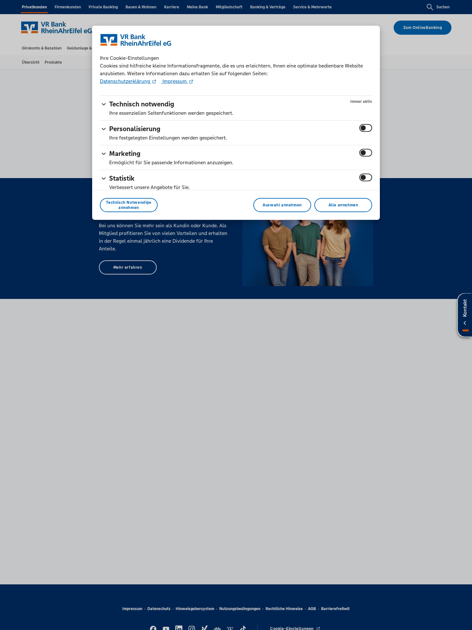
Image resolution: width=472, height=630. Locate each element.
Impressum (174, 81)
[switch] (365, 128)
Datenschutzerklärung (125, 81)
